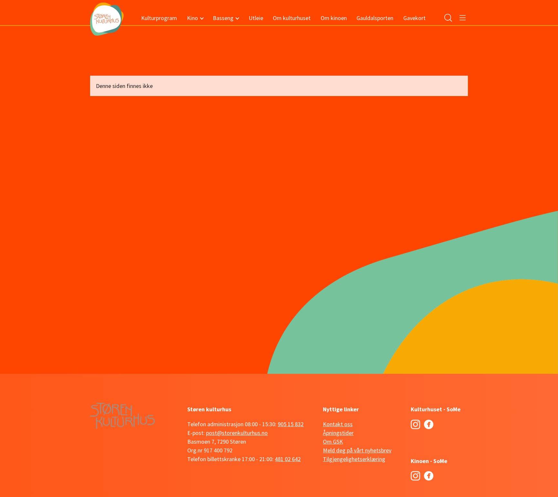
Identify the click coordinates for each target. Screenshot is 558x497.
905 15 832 (291, 424)
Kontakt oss (338, 424)
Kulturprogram (159, 18)
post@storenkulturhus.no (237, 433)
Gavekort (414, 18)
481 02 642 (288, 459)
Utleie (256, 18)
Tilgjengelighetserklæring (354, 459)
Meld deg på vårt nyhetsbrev (357, 450)
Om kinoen (334, 18)
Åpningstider (338, 433)
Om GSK (333, 441)
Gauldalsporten (374, 18)
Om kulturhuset (292, 18)
